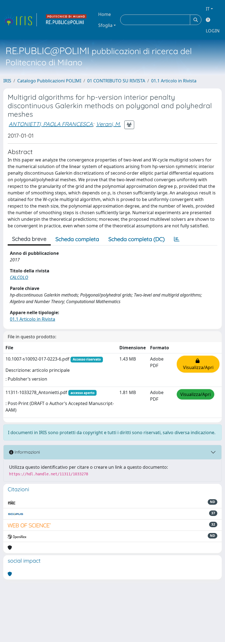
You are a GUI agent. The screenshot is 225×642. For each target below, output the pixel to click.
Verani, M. (108, 124)
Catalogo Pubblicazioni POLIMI (49, 81)
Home (104, 14)
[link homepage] (20, 19)
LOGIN (213, 31)
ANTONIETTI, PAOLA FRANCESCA (51, 124)
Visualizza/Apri (198, 364)
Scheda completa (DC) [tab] (136, 239)
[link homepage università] (66, 19)
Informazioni (26, 452)
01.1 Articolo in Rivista (173, 81)
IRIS (7, 81)
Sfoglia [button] (105, 25)
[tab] (176, 239)
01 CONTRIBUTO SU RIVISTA (116, 81)
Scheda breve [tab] (29, 238)
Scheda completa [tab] (77, 239)
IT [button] (208, 9)
